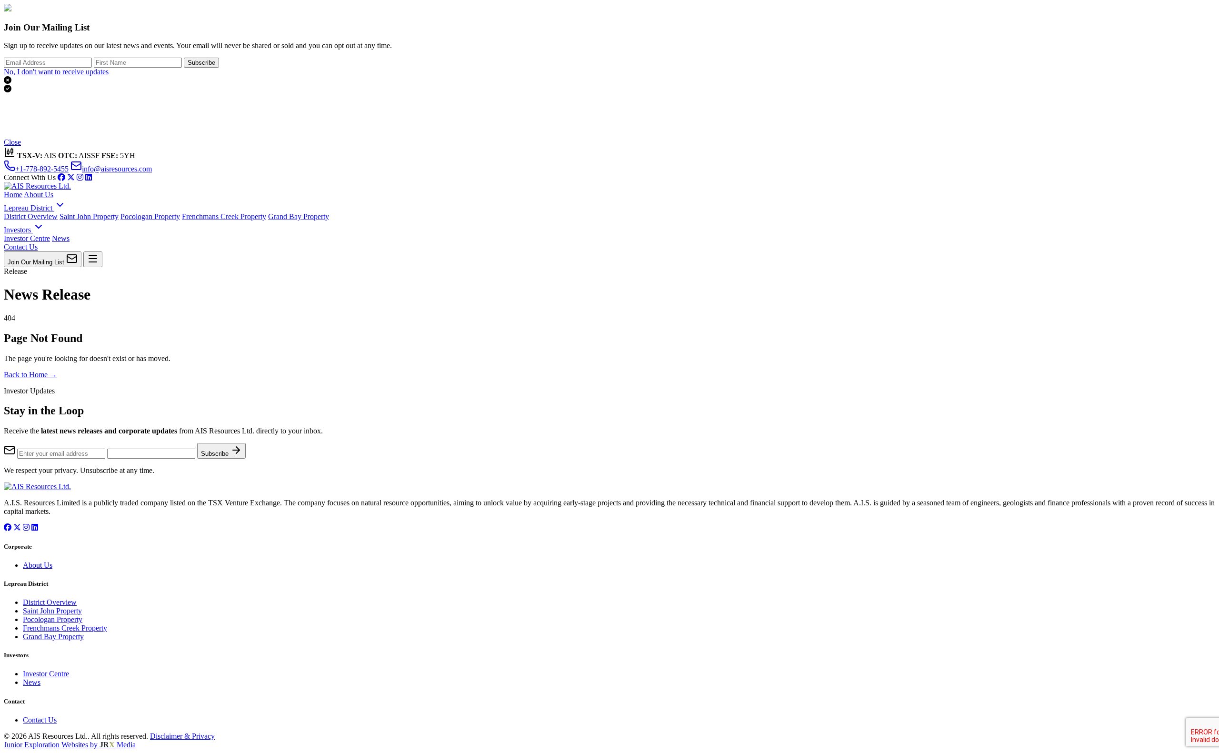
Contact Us (21, 247)
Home (13, 195)
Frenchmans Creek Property (224, 216)
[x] (71, 177)
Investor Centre (27, 238)
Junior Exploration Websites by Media (70, 745)
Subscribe (201, 62)
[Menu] (92, 259)
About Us (38, 195)
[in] (80, 177)
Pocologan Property (150, 216)
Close (12, 142)
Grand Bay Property (298, 216)
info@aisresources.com (117, 169)
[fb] (61, 177)
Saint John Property (89, 216)
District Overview (31, 216)
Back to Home (30, 375)
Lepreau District (29, 208)
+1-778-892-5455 (42, 169)
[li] (88, 177)
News (61, 238)
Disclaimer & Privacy (182, 736)
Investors (18, 230)
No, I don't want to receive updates (56, 72)
